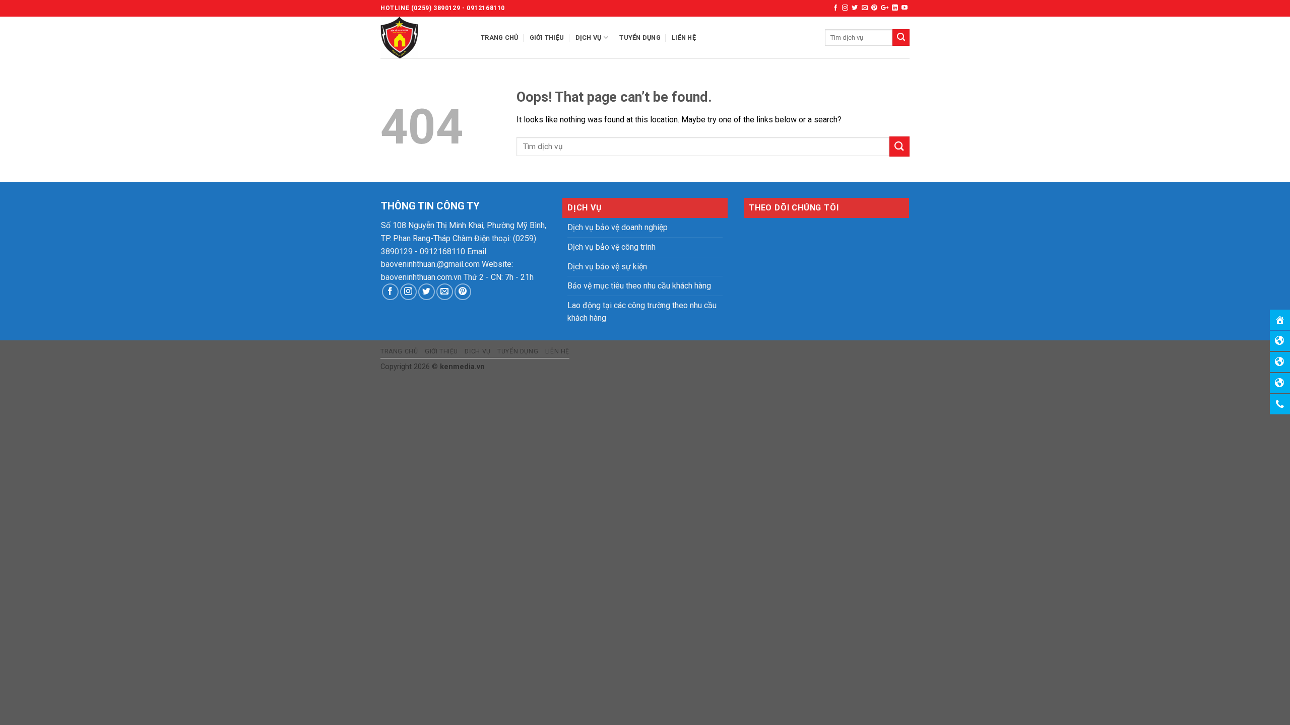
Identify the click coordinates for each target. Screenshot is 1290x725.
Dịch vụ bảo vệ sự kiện (607, 266)
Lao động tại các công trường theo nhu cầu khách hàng (642, 312)
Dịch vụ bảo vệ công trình (611, 247)
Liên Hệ (684, 37)
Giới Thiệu (547, 37)
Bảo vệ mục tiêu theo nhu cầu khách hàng (639, 286)
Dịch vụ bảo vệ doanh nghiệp (617, 227)
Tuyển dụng (640, 37)
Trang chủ (499, 37)
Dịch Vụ (588, 37)
